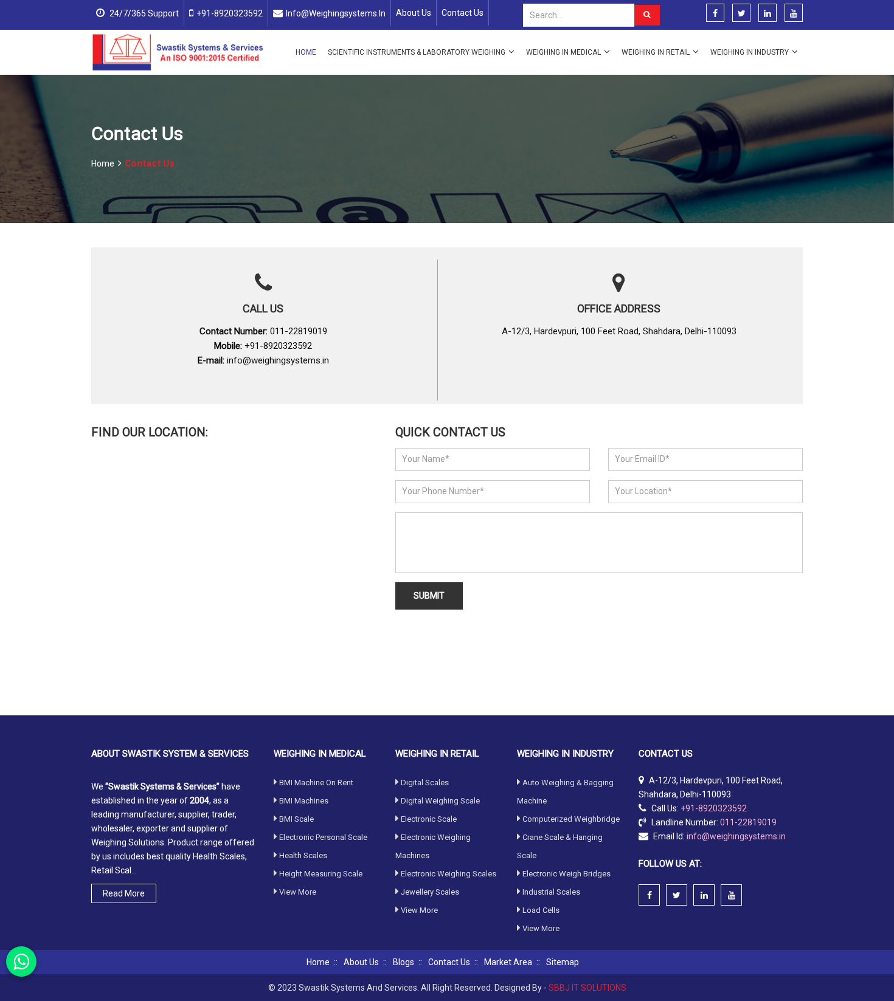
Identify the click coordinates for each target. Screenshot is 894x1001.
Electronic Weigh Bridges (566, 873)
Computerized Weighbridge (571, 819)
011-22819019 (298, 331)
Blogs (403, 962)
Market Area (508, 962)
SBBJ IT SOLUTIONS (587, 987)
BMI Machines (303, 800)
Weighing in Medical (563, 52)
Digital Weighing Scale (440, 800)
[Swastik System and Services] (178, 52)
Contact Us (462, 13)
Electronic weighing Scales (448, 873)
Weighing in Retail (656, 52)
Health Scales (303, 855)
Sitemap (562, 962)
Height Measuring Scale (320, 873)
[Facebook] (715, 13)
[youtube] (794, 13)
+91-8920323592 (229, 13)
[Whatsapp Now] (21, 961)
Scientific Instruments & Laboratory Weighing (416, 52)
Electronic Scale (429, 819)
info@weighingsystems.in (336, 13)
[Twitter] (741, 13)
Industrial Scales (551, 891)
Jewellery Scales (430, 891)
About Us (413, 13)
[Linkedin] (767, 13)
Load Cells (541, 910)
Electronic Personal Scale (323, 837)
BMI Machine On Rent (316, 782)
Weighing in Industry (749, 52)
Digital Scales (425, 782)
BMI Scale (296, 819)
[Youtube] (731, 895)
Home (306, 52)
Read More (124, 893)
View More (297, 891)
